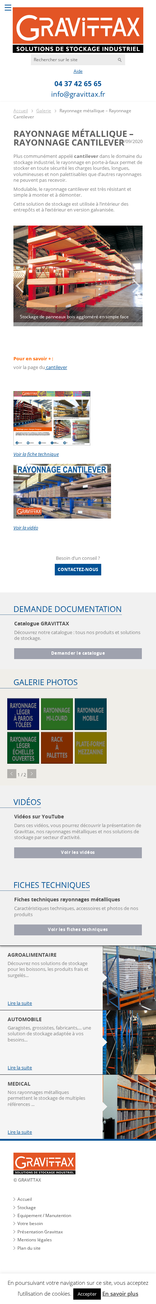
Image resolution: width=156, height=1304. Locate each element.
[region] (78, 286)
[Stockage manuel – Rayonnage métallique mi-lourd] (57, 714)
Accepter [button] (87, 1294)
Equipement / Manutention (44, 1215)
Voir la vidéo (25, 527)
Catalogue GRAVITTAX (41, 623)
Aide (78, 71)
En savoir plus (120, 1293)
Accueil (20, 110)
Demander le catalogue (78, 653)
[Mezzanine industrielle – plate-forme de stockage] (91, 748)
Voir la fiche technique (36, 454)
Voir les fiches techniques (78, 929)
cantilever (56, 367)
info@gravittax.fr (78, 93)
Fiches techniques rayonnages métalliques (67, 899)
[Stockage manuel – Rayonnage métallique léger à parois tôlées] (23, 714)
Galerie (43, 110)
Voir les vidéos (78, 852)
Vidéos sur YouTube (39, 816)
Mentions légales (34, 1239)
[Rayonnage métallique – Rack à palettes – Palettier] (57, 748)
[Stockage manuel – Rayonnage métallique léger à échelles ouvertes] (23, 748)
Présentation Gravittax (40, 1231)
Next (31, 773)
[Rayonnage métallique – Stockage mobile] (91, 714)
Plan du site (29, 1248)
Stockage (26, 1207)
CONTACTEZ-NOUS (78, 570)
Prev (11, 773)
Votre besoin (30, 1223)
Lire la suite (20, 1003)
